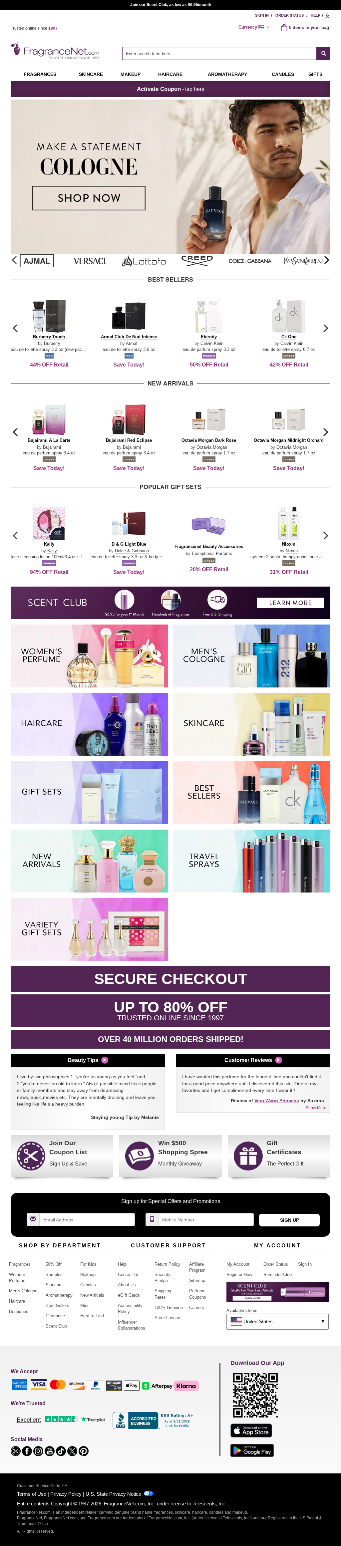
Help (315, 15)
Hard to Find (92, 1315)
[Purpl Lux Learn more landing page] (277, 1294)
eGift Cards (129, 1295)
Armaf (132, 343)
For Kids (88, 1264)
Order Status (289, 15)
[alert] (254, 27)
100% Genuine (169, 1307)
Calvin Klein (211, 343)
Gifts (315, 74)
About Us (127, 1284)
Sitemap (197, 1280)
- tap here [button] (170, 89)
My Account (237, 1264)
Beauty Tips (83, 1060)
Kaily (52, 550)
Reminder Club (277, 1274)
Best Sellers (57, 1305)
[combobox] (226, 53)
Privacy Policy (66, 1494)
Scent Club (56, 1326)
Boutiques (18, 1311)
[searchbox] (219, 53)
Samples (54, 1274)
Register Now (239, 1274)
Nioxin (292, 550)
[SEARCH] (323, 53)
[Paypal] (95, 1385)
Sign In (262, 15)
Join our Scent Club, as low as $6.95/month (170, 4)
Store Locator (167, 1317)
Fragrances (40, 74)
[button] (326, 260)
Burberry (52, 343)
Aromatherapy (59, 1295)
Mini (84, 1305)
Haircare (170, 74)
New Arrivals (92, 1295)
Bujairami (52, 447)
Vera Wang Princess (276, 1100)
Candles (88, 1284)
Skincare (91, 74)
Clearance (55, 1315)
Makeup (131, 74)
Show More (316, 1108)
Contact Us (129, 1274)
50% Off (54, 1264)
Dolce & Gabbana (132, 550)
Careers (196, 1307)
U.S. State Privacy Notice (113, 1494)
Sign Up (289, 1220)
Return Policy (167, 1264)
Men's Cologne (23, 1290)
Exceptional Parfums (212, 553)
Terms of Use (31, 1494)
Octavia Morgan (211, 447)
